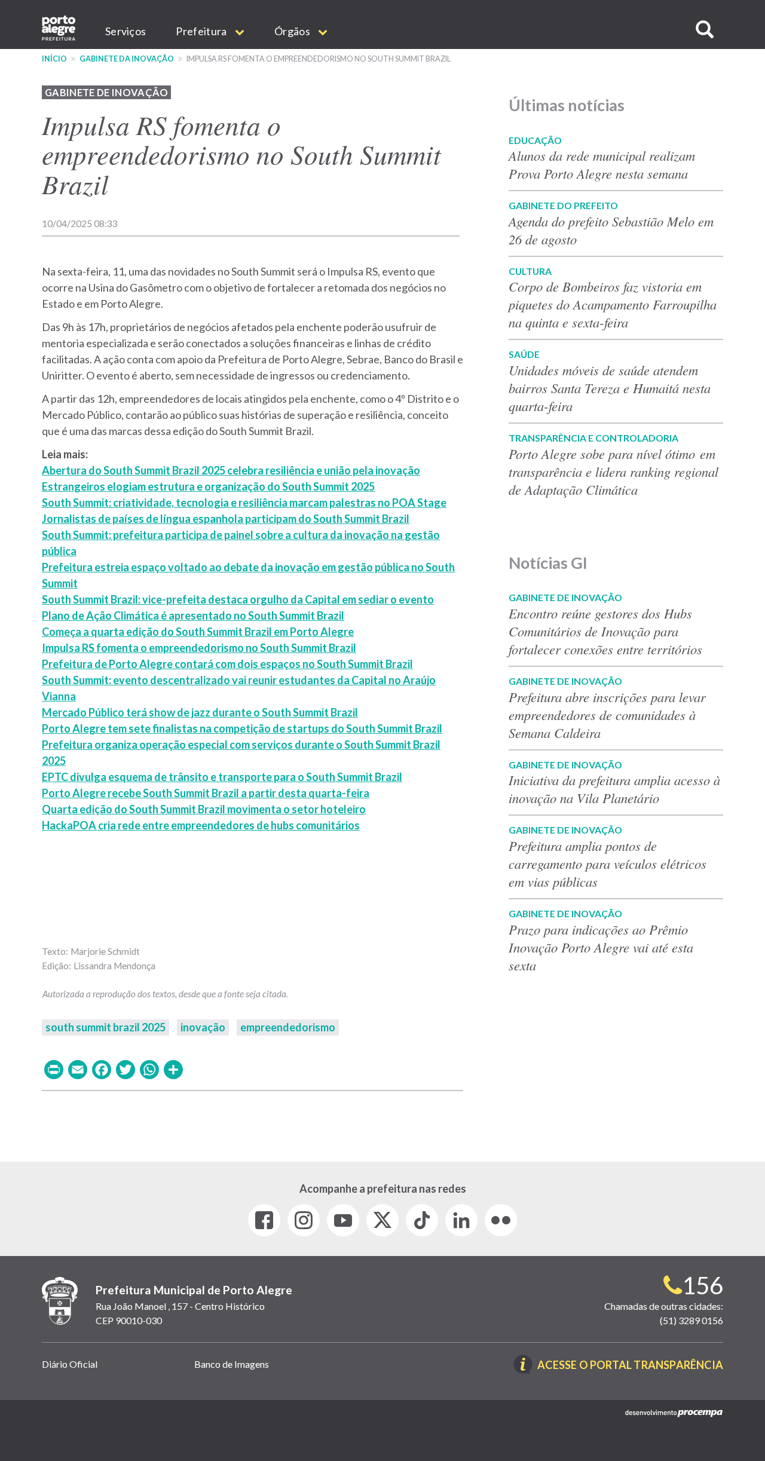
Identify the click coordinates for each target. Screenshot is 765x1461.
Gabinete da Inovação (126, 58)
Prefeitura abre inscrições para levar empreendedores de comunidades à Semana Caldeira (607, 715)
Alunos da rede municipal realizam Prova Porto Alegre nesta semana (602, 164)
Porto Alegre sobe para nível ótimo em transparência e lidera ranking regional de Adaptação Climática (613, 471)
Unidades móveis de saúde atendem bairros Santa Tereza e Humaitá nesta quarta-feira (610, 388)
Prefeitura (202, 31)
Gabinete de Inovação (106, 92)
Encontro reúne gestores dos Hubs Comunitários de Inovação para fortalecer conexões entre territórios (605, 631)
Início (54, 58)
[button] (705, 30)
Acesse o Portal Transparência (630, 1366)
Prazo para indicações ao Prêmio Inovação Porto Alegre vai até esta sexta (601, 947)
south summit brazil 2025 (105, 1027)
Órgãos (293, 31)
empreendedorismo (287, 1027)
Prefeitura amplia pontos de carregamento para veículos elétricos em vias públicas (607, 863)
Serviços (125, 31)
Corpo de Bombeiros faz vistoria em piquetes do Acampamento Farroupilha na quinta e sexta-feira (613, 304)
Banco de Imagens (231, 1364)
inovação (202, 1027)
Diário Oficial (69, 1364)
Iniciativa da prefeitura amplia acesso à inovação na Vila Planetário (614, 789)
